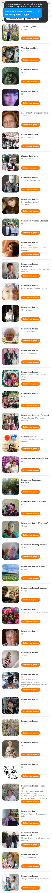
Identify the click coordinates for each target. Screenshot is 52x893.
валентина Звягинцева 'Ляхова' (35, 113)
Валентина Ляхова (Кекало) (34, 501)
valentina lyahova (29, 437)
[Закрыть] (38, 11)
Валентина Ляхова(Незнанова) (35, 545)
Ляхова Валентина (29, 156)
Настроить (32, 18)
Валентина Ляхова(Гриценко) (34, 523)
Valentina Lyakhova (30, 48)
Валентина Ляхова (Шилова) (34, 566)
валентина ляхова (29, 134)
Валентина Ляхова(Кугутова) (34, 458)
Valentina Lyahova (29, 26)
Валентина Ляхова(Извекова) (34, 588)
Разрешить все (15, 18)
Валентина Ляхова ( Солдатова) (30, 265)
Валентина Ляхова (29, 69)
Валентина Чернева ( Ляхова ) (35, 415)
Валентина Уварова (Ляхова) (34, 221)
